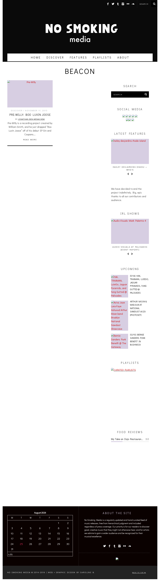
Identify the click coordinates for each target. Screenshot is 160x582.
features (78, 57)
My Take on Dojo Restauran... (127, 439)
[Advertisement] (130, 400)
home (36, 57)
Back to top (138, 572)
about (123, 57)
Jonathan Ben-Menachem (31, 119)
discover (55, 57)
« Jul (10, 554)
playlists (102, 57)
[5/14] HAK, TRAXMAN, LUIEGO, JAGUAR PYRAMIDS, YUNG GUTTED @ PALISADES (139, 284)
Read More (30, 139)
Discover (16, 110)
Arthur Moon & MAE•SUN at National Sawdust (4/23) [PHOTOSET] (138, 308)
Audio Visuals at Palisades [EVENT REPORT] (129, 248)
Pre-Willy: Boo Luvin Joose (30, 115)
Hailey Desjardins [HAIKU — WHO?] (130, 168)
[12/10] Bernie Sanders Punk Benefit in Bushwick (137, 339)
